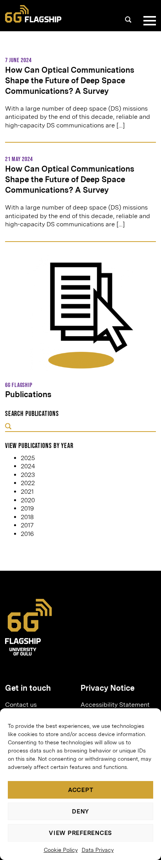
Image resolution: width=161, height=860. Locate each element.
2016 (27, 534)
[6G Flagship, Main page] (33, 14)
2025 (28, 458)
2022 (28, 483)
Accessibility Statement (115, 704)
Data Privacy (98, 850)
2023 (28, 474)
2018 (27, 517)
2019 (27, 508)
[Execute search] (8, 426)
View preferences (80, 833)
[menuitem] (39, 705)
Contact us (21, 704)
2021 (27, 491)
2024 (28, 466)
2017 (27, 525)
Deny (80, 811)
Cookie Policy (61, 850)
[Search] (128, 19)
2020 (28, 500)
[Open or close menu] (148, 21)
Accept (80, 790)
